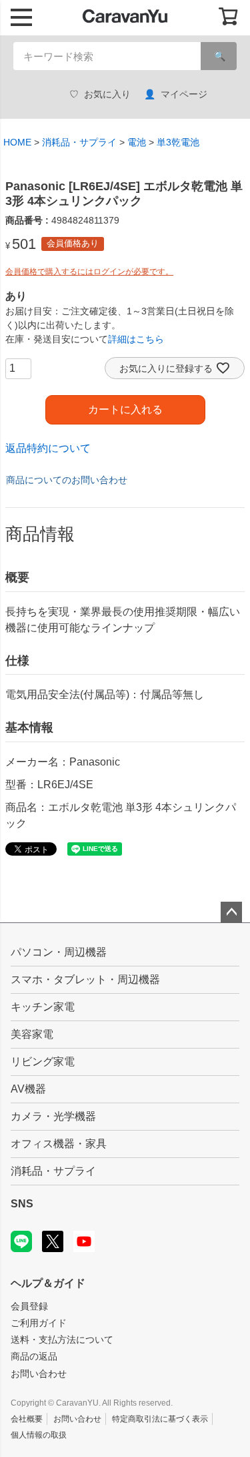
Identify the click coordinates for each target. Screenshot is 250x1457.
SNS (22, 1203)
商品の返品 (34, 1356)
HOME (17, 142)
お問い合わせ (39, 1373)
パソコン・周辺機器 (59, 952)
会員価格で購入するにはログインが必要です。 (89, 271)
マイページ (184, 94)
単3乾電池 (178, 142)
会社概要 (27, 1419)
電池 (136, 142)
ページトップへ (231, 912)
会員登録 (29, 1306)
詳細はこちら (136, 339)
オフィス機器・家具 (59, 1143)
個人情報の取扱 (39, 1435)
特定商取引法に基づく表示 (160, 1419)
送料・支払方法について (62, 1339)
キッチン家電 (43, 1006)
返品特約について (48, 448)
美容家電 (32, 1034)
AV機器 (28, 1089)
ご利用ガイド (39, 1323)
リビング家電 (43, 1061)
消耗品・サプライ (79, 142)
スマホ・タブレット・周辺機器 (85, 979)
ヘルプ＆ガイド (48, 1283)
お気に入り (107, 94)
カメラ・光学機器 (53, 1116)
